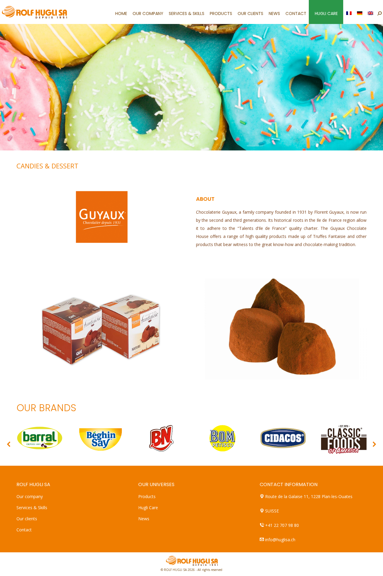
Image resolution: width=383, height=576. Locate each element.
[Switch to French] (349, 12)
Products (147, 496)
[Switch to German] (360, 12)
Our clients (26, 518)
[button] (9, 444)
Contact (24, 530)
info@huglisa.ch (280, 539)
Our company (29, 496)
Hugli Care (148, 507)
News (143, 518)
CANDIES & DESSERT (47, 165)
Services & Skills (31, 507)
